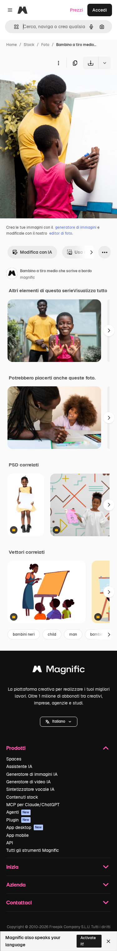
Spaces (13, 759)
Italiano (58, 721)
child (52, 634)
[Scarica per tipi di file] (104, 63)
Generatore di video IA (28, 782)
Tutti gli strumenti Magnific (32, 850)
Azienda (16, 884)
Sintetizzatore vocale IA (30, 789)
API (9, 843)
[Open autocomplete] (13, 26)
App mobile (17, 835)
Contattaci (19, 902)
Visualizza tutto (90, 290)
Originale (41, 84)
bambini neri (24, 634)
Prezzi (76, 10)
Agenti (17, 812)
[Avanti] (91, 252)
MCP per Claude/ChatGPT (33, 804)
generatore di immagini (75, 227)
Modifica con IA (36, 252)
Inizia (12, 866)
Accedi (99, 10)
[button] (58, 722)
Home (11, 44)
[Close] (108, 941)
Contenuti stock (22, 797)
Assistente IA (19, 766)
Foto (45, 44)
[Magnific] (58, 670)
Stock (29, 44)
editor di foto (60, 233)
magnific (27, 277)
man (73, 634)
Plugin (17, 820)
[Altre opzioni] (58, 63)
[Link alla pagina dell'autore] (11, 274)
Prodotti (16, 748)
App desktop (24, 827)
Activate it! (88, 940)
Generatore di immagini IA (31, 774)
